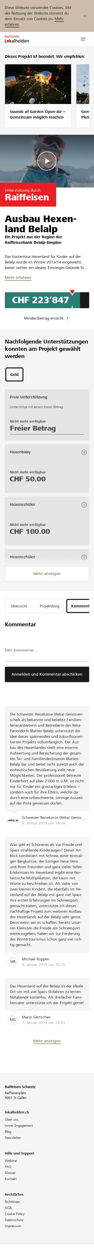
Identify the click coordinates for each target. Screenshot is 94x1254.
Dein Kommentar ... (22, 650)
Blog (8, 1132)
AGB (8, 1208)
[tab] (14, 374)
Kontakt (11, 1179)
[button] (83, 39)
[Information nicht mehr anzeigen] (84, 16)
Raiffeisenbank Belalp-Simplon (33, 242)
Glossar (10, 1173)
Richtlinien (12, 1202)
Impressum (13, 1226)
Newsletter (13, 1138)
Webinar (11, 1161)
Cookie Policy (15, 1214)
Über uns (11, 1119)
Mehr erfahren (18, 277)
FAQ (8, 1167)
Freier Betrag (33, 428)
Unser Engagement (19, 1125)
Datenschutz (14, 1220)
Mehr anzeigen (47, 573)
